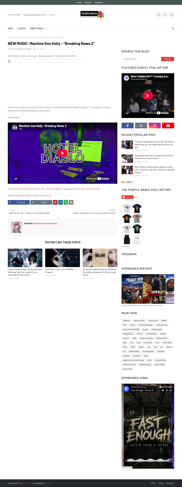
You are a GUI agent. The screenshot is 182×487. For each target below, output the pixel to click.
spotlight (160, 351)
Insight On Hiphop (146, 338)
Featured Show (161, 325)
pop (149, 347)
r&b (155, 347)
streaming (136, 356)
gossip (145, 329)
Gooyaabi (47, 483)
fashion (132, 325)
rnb (124, 351)
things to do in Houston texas (133, 360)
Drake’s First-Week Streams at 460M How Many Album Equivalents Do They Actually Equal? (99, 272)
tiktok (149, 360)
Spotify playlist (148, 351)
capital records (139, 320)
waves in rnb (127, 369)
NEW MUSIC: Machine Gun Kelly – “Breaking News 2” (39, 189)
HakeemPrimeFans (128, 470)
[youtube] (168, 125)
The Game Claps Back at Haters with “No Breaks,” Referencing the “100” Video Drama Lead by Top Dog (154, 144)
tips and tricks (160, 360)
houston (126, 338)
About (161, 483)
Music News (167, 342)
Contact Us (99, 2)
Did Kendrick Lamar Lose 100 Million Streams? (59, 270)
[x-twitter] (165, 14)
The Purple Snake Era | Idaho (19, 49)
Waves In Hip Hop (20, 37)
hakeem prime (156, 329)
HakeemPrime (128, 334)
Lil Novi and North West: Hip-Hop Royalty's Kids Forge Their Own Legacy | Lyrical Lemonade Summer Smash (25, 272)
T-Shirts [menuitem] (21, 28)
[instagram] (171, 14)
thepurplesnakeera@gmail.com (34, 15)
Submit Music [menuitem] (36, 28)
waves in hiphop (145, 364)
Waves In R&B (159, 364)
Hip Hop (140, 334)
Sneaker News (134, 351)
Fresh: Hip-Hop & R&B (90, 189)
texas (146, 356)
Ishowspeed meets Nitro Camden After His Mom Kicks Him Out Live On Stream (154, 157)
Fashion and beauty (146, 325)
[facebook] (158, 14)
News (125, 347)
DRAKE (164, 320)
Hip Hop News (151, 334)
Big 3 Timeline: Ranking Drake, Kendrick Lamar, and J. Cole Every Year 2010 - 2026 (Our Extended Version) (154, 170)
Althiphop (126, 320)
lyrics (157, 342)
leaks (125, 342)
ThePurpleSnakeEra (42, 195)
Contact (52, 15)
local (138, 342)
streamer (126, 356)
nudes (133, 347)
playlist (141, 347)
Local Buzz (148, 342)
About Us (88, 2)
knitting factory (161, 338)
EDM (124, 325)
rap (161, 347)
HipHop (163, 334)
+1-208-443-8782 (14, 15)
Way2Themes (28, 483)
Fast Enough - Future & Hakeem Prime (148, 470)
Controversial (153, 320)
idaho (135, 338)
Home (79, 2)
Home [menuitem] (10, 28)
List (131, 342)
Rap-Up (169, 347)
